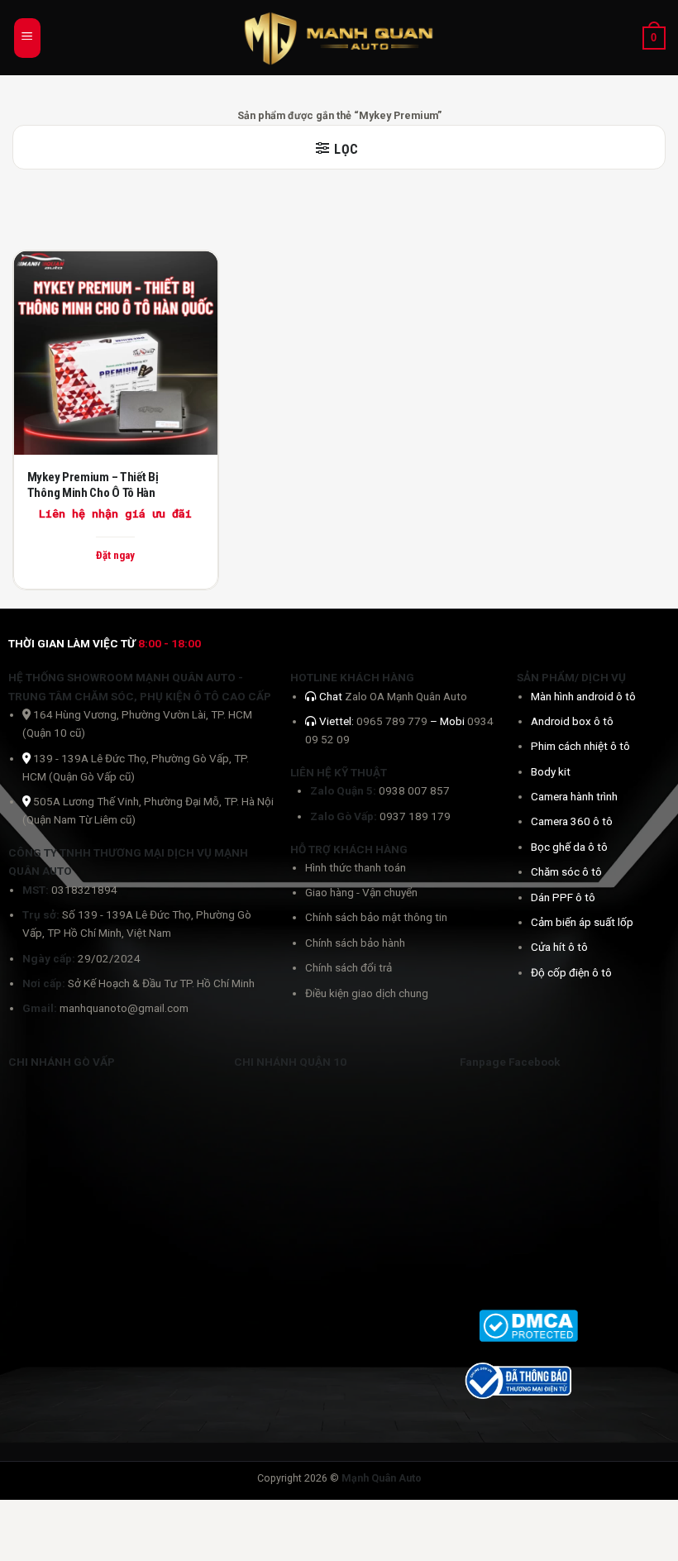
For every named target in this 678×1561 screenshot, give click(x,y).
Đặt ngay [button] (115, 555)
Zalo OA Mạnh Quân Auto (406, 696)
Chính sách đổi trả (348, 967)
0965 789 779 (393, 721)
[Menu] (27, 38)
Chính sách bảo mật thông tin (376, 917)
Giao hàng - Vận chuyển (361, 892)
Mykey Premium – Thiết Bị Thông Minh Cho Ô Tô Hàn (93, 485)
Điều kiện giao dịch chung (366, 993)
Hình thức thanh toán (355, 867)
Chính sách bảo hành (355, 942)
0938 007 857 (414, 790)
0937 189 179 (415, 816)
